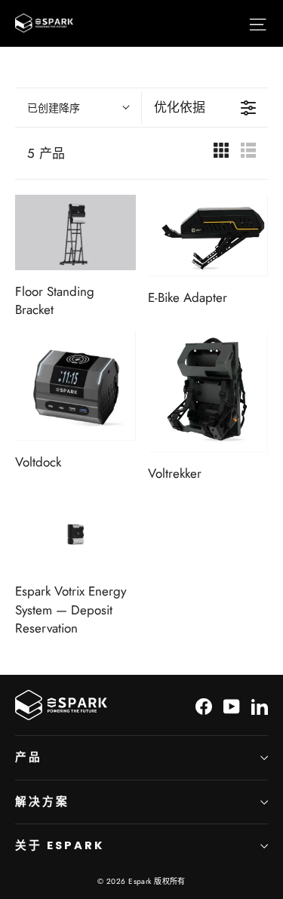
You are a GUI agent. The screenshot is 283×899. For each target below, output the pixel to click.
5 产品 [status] (46, 153)
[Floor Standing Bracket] (75, 232)
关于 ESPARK (59, 845)
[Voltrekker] (208, 392)
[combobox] (78, 107)
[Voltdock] (75, 386)
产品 (28, 757)
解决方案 (42, 801)
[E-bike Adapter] (208, 235)
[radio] (221, 153)
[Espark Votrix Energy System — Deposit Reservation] (75, 533)
